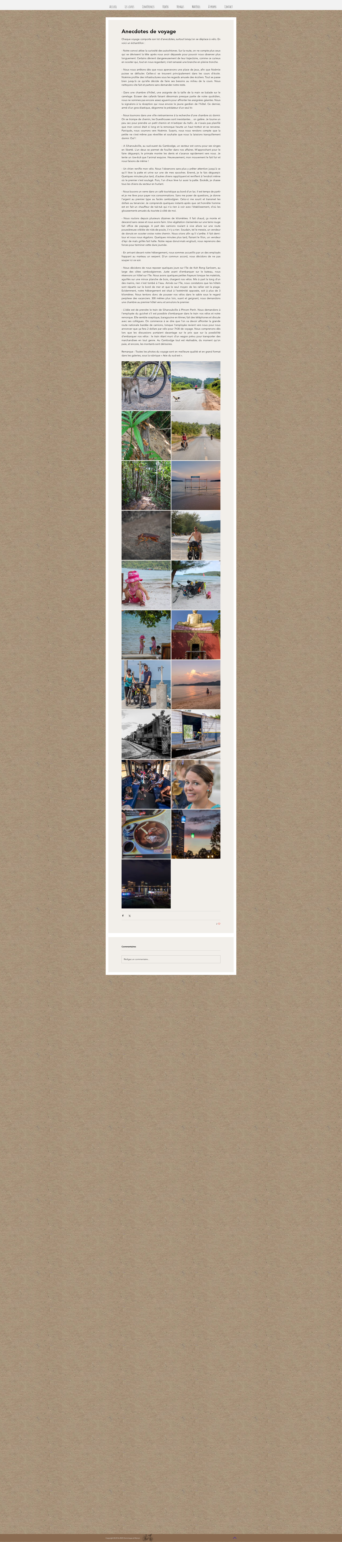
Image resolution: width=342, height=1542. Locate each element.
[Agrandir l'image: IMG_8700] (196, 684)
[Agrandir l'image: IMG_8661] (196, 634)
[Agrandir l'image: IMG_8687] (146, 386)
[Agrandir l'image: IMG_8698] (196, 485)
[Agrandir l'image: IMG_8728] (146, 734)
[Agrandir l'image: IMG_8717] (146, 784)
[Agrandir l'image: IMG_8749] (196, 784)
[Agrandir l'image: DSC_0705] (146, 585)
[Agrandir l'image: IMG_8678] (196, 386)
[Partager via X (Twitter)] (129, 915)
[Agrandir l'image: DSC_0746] (146, 485)
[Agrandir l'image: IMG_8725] (196, 734)
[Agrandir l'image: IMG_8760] (196, 834)
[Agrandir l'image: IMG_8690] (146, 684)
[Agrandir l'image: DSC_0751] (196, 535)
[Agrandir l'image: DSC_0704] (196, 585)
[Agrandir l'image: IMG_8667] (196, 435)
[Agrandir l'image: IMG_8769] (146, 884)
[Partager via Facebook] (123, 915)
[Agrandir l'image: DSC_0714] (146, 634)
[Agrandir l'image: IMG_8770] (146, 834)
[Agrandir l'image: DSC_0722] (146, 435)
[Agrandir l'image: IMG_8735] (146, 535)
